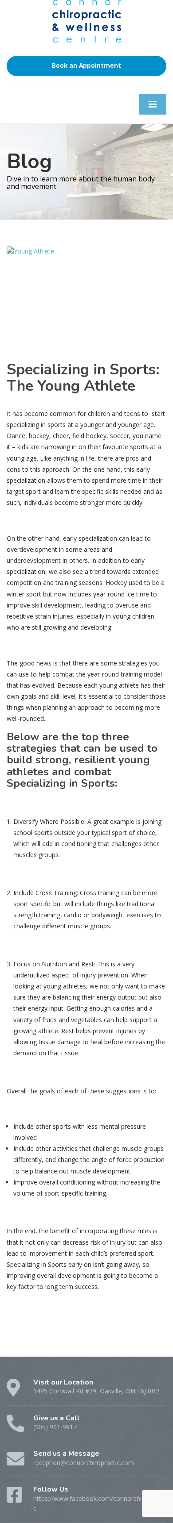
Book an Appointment (86, 65)
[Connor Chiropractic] (86, 32)
